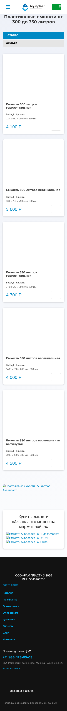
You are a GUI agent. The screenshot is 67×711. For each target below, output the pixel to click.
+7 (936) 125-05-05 (17, 657)
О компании (11, 606)
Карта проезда (11, 668)
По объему (10, 599)
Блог (6, 632)
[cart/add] (56, 127)
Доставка (9, 619)
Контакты (9, 639)
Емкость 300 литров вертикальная (33, 190)
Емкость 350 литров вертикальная (33, 358)
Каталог (8, 592)
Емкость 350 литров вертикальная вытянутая (33, 442)
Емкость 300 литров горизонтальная (21, 106)
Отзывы (8, 626)
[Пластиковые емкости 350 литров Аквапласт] (33, 488)
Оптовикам (10, 612)
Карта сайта (11, 584)
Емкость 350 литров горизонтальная (21, 274)
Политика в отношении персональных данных (30, 702)
